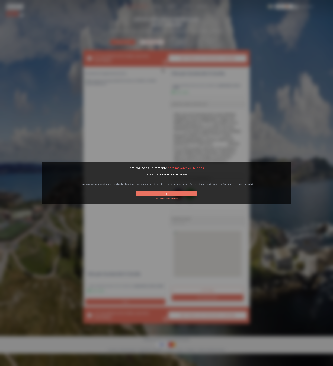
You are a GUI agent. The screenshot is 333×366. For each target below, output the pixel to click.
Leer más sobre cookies (166, 198)
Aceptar (166, 193)
